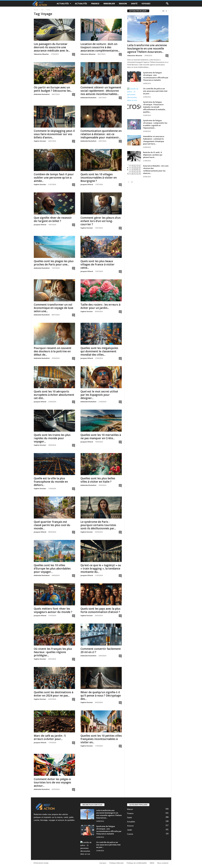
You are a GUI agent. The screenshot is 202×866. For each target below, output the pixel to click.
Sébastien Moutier (41, 54)
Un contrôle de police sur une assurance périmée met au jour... (155, 91)
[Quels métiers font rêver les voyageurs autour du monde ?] (54, 594)
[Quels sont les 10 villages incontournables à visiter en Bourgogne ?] (101, 160)
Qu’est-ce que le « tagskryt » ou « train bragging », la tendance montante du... (101, 568)
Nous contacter (163, 863)
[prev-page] (128, 181)
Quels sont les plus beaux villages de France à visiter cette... (97, 264)
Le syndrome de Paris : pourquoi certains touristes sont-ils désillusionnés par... (98, 525)
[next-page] (132, 181)
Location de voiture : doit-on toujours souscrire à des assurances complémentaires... (100, 47)
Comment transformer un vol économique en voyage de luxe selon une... (53, 308)
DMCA (152, 863)
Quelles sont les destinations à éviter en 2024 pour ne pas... (53, 693)
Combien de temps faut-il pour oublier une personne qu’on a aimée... (54, 178)
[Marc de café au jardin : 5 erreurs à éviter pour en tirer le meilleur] (54, 721)
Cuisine (130, 834)
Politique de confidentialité (137, 863)
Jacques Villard (87, 184)
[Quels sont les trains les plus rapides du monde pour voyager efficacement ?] (54, 421)
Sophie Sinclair (40, 141)
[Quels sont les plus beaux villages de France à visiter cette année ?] (101, 247)
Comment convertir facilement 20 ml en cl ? (101, 650)
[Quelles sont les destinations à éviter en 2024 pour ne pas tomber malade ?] (54, 678)
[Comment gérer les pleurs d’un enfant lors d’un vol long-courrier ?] (101, 203)
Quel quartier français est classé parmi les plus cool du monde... (52, 525)
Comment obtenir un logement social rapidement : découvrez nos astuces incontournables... (101, 91)
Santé (134, 3)
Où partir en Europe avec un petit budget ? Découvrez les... (53, 89)
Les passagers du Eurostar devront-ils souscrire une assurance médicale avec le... (52, 47)
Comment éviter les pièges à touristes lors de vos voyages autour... (52, 782)
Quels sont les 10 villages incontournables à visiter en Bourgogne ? (99, 178)
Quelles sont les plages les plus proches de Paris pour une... (54, 262)
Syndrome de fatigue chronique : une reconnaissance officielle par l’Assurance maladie (155, 76)
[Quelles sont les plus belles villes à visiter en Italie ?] (101, 464)
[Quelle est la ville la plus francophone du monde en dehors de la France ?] (54, 464)
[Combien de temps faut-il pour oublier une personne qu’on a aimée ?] (54, 160)
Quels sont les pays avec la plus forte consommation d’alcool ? (100, 610)
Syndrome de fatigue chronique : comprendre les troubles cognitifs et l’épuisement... (155, 124)
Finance (95, 3)
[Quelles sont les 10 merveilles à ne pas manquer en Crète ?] (101, 421)
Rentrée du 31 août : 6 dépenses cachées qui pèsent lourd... (152, 154)
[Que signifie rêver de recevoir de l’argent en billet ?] (54, 203)
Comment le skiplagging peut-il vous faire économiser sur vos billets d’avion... (54, 134)
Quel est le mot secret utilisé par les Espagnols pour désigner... (99, 395)
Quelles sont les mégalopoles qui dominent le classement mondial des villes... (99, 351)
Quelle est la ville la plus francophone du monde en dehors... (51, 482)
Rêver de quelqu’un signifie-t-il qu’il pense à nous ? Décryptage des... (101, 695)
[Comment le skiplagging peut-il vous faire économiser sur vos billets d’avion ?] (54, 117)
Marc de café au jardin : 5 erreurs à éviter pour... (50, 737)
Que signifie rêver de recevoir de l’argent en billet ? (53, 219)
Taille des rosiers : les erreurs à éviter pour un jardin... (100, 306)
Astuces (130, 826)
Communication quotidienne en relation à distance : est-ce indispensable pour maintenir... (101, 134)
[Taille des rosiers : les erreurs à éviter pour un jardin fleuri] (101, 290)
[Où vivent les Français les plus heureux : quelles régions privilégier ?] (54, 635)
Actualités (63, 3)
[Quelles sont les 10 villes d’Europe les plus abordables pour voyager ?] (54, 551)
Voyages (146, 3)
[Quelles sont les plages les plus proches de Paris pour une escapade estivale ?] (54, 247)
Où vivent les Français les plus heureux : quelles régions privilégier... (53, 652)
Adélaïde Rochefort (42, 94)
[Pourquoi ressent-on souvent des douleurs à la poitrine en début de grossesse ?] (54, 334)
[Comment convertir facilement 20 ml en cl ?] (101, 635)
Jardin (129, 830)
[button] (167, 4)
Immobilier (109, 3)
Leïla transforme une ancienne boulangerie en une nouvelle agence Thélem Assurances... (147, 48)
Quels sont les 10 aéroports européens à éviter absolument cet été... (54, 395)
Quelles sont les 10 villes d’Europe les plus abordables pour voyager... (52, 568)
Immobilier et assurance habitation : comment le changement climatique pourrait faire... (153, 140)
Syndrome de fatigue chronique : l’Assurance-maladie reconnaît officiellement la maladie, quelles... (154, 107)
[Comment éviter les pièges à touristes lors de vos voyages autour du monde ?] (54, 765)
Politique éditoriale (116, 863)
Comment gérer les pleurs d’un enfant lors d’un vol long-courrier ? (101, 221)
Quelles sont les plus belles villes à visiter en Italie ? (98, 480)
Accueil (36, 10)
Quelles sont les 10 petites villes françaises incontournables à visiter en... (101, 739)
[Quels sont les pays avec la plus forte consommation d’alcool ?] (101, 594)
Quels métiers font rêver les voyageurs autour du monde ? (53, 610)
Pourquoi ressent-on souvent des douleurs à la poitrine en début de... (52, 351)
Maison (123, 3)
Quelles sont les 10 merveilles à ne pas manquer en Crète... (101, 436)
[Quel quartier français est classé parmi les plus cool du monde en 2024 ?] (54, 508)
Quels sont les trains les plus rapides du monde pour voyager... (52, 438)
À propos (103, 863)
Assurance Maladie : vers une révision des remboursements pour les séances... (155, 169)
